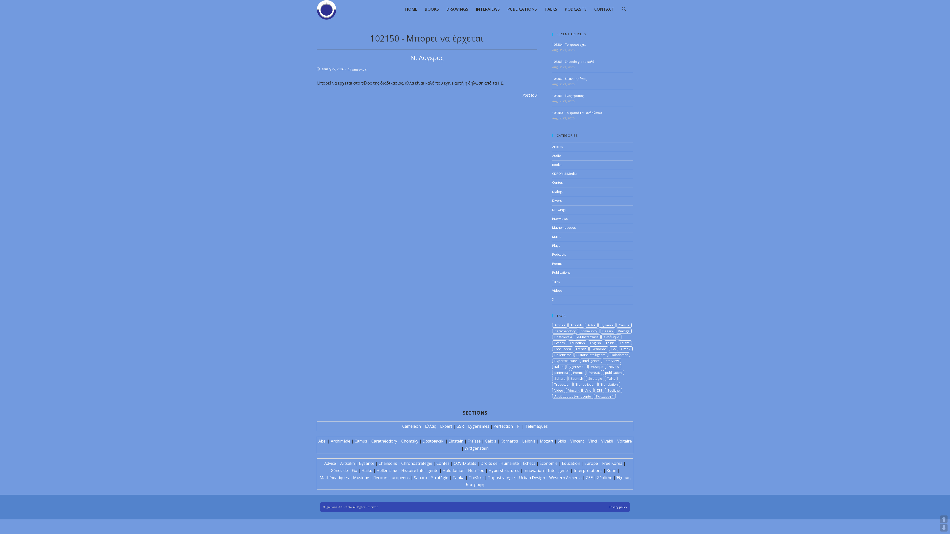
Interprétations (588, 470)
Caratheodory (565, 331)
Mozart (546, 441)
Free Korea (562, 349)
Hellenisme (562, 355)
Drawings (559, 209)
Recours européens (391, 477)
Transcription (585, 384)
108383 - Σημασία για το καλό (573, 62)
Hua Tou (476, 470)
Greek (625, 349)
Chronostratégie (416, 463)
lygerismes (577, 366)
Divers (557, 200)
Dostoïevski (433, 441)
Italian (559, 366)
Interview (612, 360)
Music (556, 236)
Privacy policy (618, 507)
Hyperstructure (565, 360)
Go (613, 349)
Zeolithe (613, 390)
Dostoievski (563, 337)
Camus (624, 325)
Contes (557, 182)
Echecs (559, 343)
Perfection (503, 426)
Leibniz (529, 441)
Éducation (571, 463)
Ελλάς (430, 426)
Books (557, 164)
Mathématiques (334, 477)
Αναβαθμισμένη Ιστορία (572, 396)
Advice (330, 463)
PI (519, 426)
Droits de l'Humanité (499, 463)
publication (613, 372)
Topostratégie (501, 477)
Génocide (339, 470)
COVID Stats (465, 463)
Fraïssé (474, 441)
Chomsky (409, 441)
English (595, 343)
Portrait (594, 372)
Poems (557, 263)
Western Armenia (565, 477)
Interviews (560, 218)
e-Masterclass (587, 337)
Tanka (458, 477)
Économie (549, 463)
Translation (609, 384)
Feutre (625, 343)
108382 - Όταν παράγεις (569, 79)
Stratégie (439, 477)
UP (944, 519)
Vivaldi (607, 441)
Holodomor (619, 355)
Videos (557, 290)
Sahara (560, 378)
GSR (460, 426)
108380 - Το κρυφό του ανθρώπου (577, 113)
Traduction (562, 384)
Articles (357, 70)
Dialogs (557, 191)
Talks (556, 281)
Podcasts (559, 254)
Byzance (607, 325)
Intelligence (591, 360)
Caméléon (411, 426)
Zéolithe (604, 477)
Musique (597, 366)
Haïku (366, 470)
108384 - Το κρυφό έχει (569, 45)
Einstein (456, 441)
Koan (611, 470)
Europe (591, 463)
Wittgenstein (477, 448)
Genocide (599, 349)
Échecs (529, 463)
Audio (556, 155)
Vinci (588, 390)
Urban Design (532, 477)
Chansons (388, 463)
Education (577, 343)
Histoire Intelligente (591, 355)
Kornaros (509, 441)
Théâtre (476, 477)
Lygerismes (478, 426)
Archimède (340, 441)
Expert (446, 426)
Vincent (573, 390)
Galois (490, 441)
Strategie (595, 378)
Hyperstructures (504, 470)
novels (614, 366)
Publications (561, 272)
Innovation (533, 470)
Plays (556, 245)
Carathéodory (384, 441)
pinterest (561, 372)
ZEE (599, 390)
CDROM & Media (564, 173)
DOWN (944, 528)
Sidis (562, 441)
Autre (591, 325)
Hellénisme (387, 470)
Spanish (577, 378)
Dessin (607, 331)
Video (558, 390)
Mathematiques (564, 227)
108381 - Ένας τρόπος (568, 96)
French (581, 349)
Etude (610, 343)
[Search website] (624, 9)
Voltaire (624, 441)
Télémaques (536, 426)
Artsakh (576, 325)
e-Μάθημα (611, 337)
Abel (322, 441)
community (589, 331)
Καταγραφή (605, 396)
